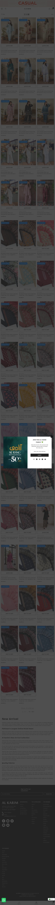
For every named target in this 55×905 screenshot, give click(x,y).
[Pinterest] (39, 459)
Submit (39, 455)
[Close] (52, 437)
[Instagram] (36, 459)
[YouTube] (45, 459)
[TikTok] (42, 459)
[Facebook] (34, 459)
